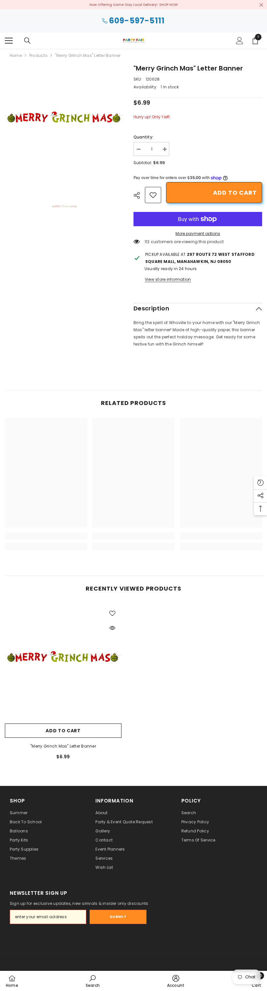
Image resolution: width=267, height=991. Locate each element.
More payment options (198, 233)
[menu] (9, 41)
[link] (153, 195)
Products (38, 55)
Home (16, 55)
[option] (64, 122)
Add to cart (235, 193)
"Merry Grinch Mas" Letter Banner (63, 746)
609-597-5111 (137, 21)
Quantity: (143, 137)
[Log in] (239, 40)
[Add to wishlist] (112, 613)
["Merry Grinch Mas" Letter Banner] (63, 662)
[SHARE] (139, 195)
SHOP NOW (168, 4)
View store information (168, 279)
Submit (118, 916)
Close (261, 4)
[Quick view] (112, 628)
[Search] (27, 41)
